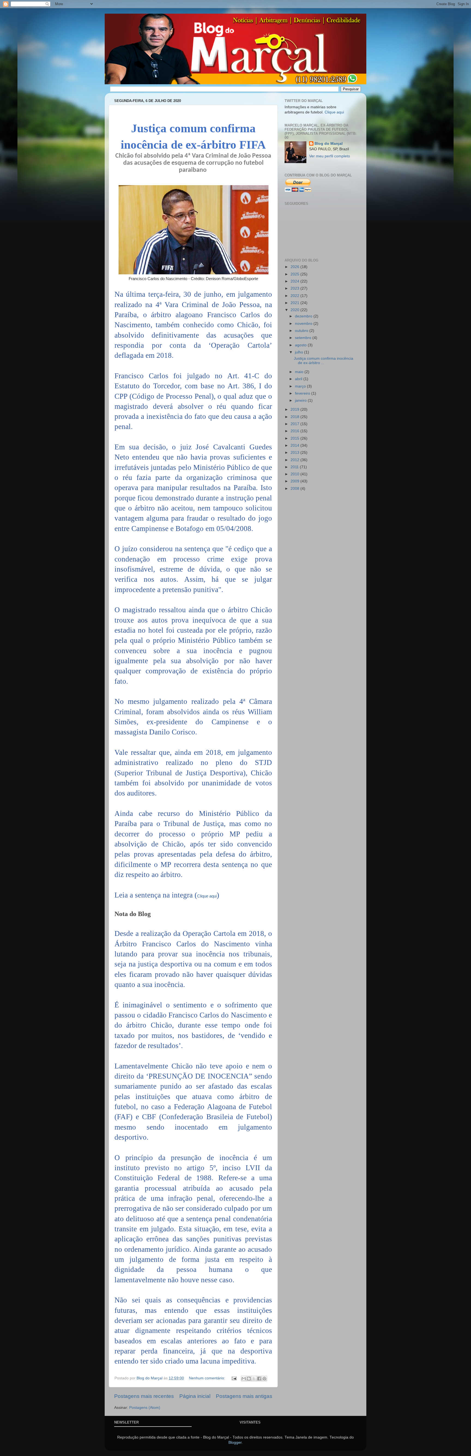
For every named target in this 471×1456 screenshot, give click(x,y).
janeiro (301, 400)
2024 (295, 281)
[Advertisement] (306, 582)
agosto (301, 345)
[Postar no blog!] (249, 1378)
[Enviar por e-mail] (243, 1378)
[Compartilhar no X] (254, 1378)
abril (299, 379)
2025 (295, 274)
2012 (295, 460)
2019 (295, 409)
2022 (295, 296)
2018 (295, 417)
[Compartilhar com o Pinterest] (264, 1378)
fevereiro (303, 393)
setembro (303, 338)
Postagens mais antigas (244, 1396)
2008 (295, 489)
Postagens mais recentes (144, 1396)
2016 (295, 431)
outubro (302, 331)
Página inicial (194, 1396)
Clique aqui (207, 896)
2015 (295, 438)
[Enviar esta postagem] (234, 1378)
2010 (295, 474)
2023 (295, 288)
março (301, 386)
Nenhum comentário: (207, 1378)
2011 (295, 467)
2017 (295, 424)
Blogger (234, 1442)
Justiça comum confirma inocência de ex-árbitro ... (323, 360)
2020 (295, 310)
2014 (295, 445)
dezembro (304, 316)
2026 (295, 267)
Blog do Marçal (329, 144)
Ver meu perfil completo (329, 156)
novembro (304, 324)
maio (299, 372)
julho (299, 352)
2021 (295, 303)
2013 (295, 453)
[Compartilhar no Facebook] (259, 1378)
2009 (295, 481)
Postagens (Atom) (144, 1408)
